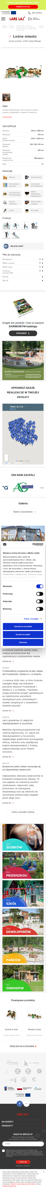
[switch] (39, 594)
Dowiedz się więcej (33, 376)
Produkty (7, 1126)
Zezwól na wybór (23, 634)
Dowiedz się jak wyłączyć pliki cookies (23, 1184)
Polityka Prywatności (9, 1186)
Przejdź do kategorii (22, 1046)
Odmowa (23, 642)
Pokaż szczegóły (31, 619)
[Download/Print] (43, 259)
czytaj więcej (7, 117)
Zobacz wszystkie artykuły (23, 812)
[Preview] (40, 259)
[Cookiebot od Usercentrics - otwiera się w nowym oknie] (32, 544)
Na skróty (7, 1122)
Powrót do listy (10, 36)
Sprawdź (21, 333)
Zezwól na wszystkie (23, 626)
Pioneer (37, 41)
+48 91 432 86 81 (36, 13)
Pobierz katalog (23, 7)
